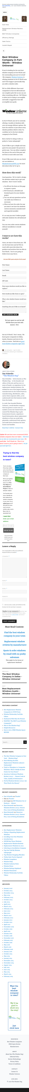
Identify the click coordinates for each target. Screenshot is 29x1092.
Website (5, 596)
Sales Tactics (6, 41)
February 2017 (8, 940)
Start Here (5, 24)
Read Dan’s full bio (8, 428)
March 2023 (7, 906)
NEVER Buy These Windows (12, 841)
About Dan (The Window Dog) (14, 1054)
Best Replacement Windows (13, 830)
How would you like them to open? (13, 294)
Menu (5, 12)
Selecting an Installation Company (15, 848)
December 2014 (9, 960)
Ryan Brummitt (9, 805)
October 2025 (8, 890)
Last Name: (6, 270)
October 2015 (8, 954)
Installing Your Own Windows (13, 837)
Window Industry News (11, 864)
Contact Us (14, 1071)
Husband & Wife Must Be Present (14, 719)
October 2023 (8, 899)
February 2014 (8, 976)
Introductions (5, 351)
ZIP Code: (5, 281)
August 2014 (8, 965)
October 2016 (8, 942)
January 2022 (8, 920)
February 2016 (8, 949)
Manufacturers (14, 1046)
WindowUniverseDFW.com (10, 163)
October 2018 (8, 936)
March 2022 (8, 915)
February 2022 (8, 918)
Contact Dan (19, 428)
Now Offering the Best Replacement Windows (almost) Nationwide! (14, 763)
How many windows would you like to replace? (14, 287)
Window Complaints (10, 859)
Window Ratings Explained (12, 868)
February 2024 (8, 897)
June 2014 (7, 969)
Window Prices (8, 866)
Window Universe (17, 77)
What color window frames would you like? (14, 300)
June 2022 (7, 911)
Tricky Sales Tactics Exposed (13, 857)
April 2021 (7, 924)
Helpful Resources (9, 728)
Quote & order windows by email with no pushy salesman (14, 654)
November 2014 (9, 963)
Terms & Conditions (14, 1064)
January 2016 (8, 951)
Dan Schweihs (6, 5)
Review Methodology (14, 1059)
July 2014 (7, 967)
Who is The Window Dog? (12, 725)
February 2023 (8, 909)
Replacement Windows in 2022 (14, 846)
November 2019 (9, 927)
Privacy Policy (14, 1061)
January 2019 (8, 933)
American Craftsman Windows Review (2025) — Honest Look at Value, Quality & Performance (14, 776)
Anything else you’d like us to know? (14, 306)
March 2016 (7, 947)
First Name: (6, 265)
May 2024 (7, 895)
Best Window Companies (14, 1041)
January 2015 (8, 958)
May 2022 (7, 913)
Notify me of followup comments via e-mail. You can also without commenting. (14, 614)
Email (4, 588)
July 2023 (7, 902)
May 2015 (7, 956)
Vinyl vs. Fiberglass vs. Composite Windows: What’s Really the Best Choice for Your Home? (14, 770)
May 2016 (7, 945)
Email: (4, 275)
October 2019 (8, 929)
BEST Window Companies (10, 34)
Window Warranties (10, 870)
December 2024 (9, 893)
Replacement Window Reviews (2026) (12, 29)
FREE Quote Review (14, 1044)
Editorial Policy (14, 1056)
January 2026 (8, 888)
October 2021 (8, 922)
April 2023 (7, 904)
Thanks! (17, 796)
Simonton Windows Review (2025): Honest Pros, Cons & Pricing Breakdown (14, 808)
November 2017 (9, 938)
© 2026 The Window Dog (14, 1081)
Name (4, 580)
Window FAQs (8, 861)
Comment (6, 556)
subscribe (15, 614)
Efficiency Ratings (8, 37)
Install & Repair (7, 45)
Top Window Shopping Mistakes (14, 855)
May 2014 (7, 972)
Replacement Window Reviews (13, 843)
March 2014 (7, 974)
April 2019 (7, 931)
